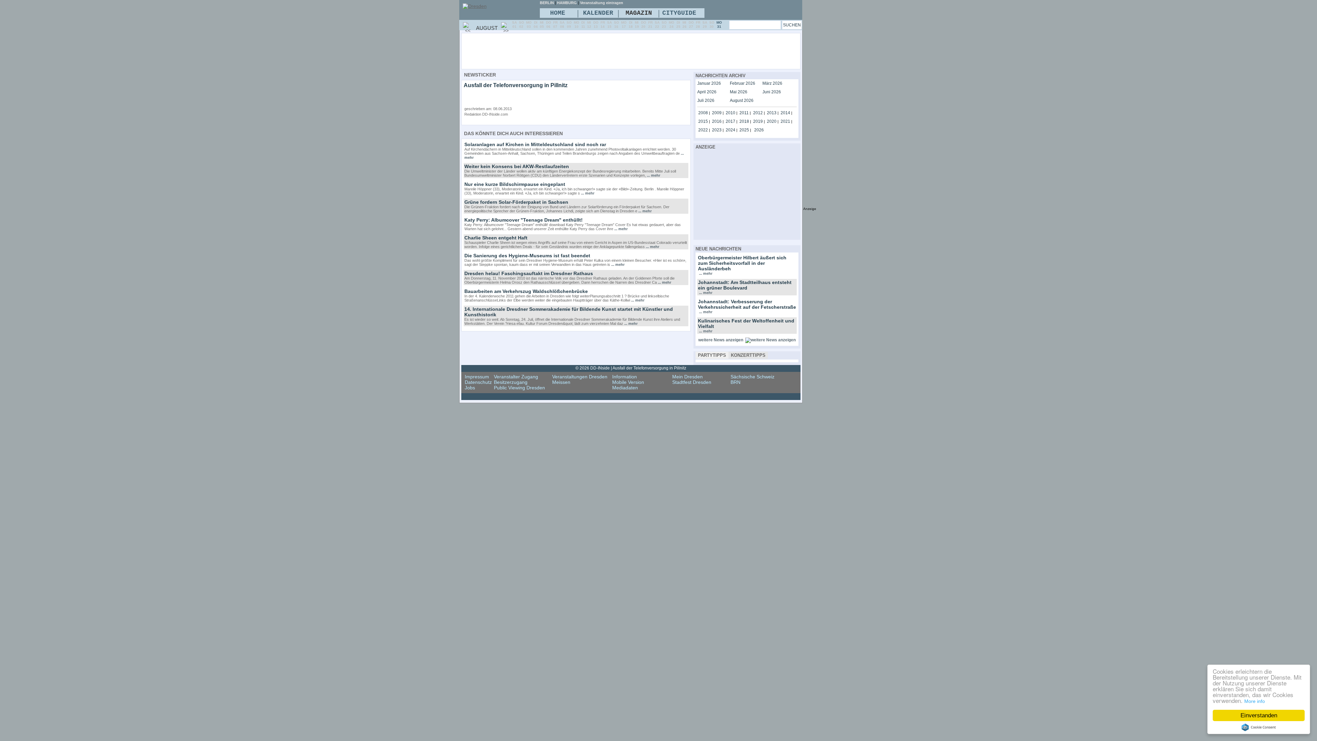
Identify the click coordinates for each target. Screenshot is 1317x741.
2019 (758, 121)
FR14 (603, 24)
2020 (771, 121)
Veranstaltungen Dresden (579, 376)
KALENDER (598, 13)
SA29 (704, 24)
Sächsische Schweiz (752, 376)
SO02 (521, 24)
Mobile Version (628, 382)
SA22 (657, 24)
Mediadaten (625, 387)
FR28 (698, 24)
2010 (730, 112)
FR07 (555, 24)
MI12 (589, 24)
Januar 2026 (709, 83)
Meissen (561, 382)
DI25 (678, 24)
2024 (730, 130)
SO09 (569, 24)
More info (1254, 701)
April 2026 (706, 92)
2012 (758, 112)
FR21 (650, 24)
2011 (744, 112)
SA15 (609, 24)
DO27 (691, 24)
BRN (735, 382)
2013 (771, 112)
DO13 (595, 24)
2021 (785, 121)
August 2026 (742, 100)
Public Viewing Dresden (519, 387)
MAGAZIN (639, 13)
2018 (744, 121)
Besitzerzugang (510, 382)
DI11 (583, 24)
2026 (759, 130)
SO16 (616, 24)
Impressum (477, 376)
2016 (717, 121)
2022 (703, 130)
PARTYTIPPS (712, 355)
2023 (717, 130)
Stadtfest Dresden (691, 382)
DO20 (643, 24)
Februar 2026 (742, 83)
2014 (785, 112)
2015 (703, 121)
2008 (703, 112)
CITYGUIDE (679, 13)
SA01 (514, 24)
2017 (730, 121)
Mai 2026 (738, 92)
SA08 (562, 24)
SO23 (664, 24)
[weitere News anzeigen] (770, 340)
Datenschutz (478, 382)
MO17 (624, 24)
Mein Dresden (687, 376)
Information (624, 376)
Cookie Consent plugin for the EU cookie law (1259, 727)
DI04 (536, 24)
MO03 (529, 24)
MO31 (719, 24)
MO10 (576, 24)
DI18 (631, 24)
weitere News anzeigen (720, 340)
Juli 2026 (705, 100)
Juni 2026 (771, 92)
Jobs (470, 387)
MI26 (685, 24)
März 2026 (772, 83)
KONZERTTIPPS (748, 355)
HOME (557, 13)
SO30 (711, 24)
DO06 (548, 24)
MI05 (542, 24)
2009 (717, 112)
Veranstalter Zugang (516, 376)
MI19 (637, 24)
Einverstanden (1259, 715)
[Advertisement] (649, 50)
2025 (744, 130)
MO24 (671, 24)
